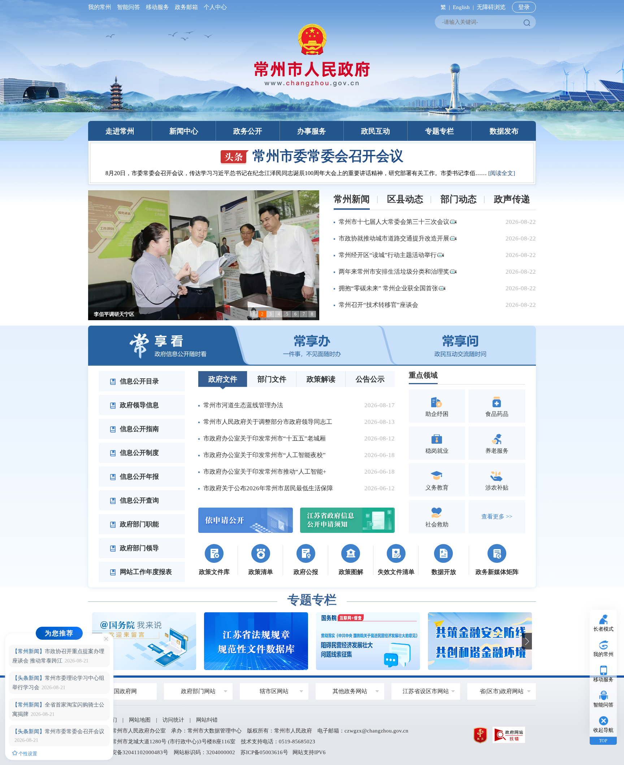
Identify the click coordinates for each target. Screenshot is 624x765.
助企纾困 (436, 414)
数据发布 (504, 131)
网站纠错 (207, 720)
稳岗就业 (436, 451)
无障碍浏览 (491, 7)
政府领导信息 (138, 405)
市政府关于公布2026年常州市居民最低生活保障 (268, 488)
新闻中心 (183, 131)
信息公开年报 (138, 476)
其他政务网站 (350, 691)
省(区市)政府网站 (502, 691)
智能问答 (128, 7)
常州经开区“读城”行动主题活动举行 (388, 255)
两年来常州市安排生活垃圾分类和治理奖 (394, 271)
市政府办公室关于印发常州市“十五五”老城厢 (264, 438)
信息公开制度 (138, 452)
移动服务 (157, 7)
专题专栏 (439, 131)
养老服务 (496, 451)
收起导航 (603, 730)
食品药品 (496, 414)
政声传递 (512, 199)
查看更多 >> (496, 516)
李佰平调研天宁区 (114, 314)
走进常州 (119, 131)
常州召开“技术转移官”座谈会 (378, 304)
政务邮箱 (186, 7)
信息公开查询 (138, 500)
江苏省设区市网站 (426, 691)
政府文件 (222, 379)
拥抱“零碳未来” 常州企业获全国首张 (388, 288)
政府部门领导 (138, 548)
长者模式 (603, 629)
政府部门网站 (198, 691)
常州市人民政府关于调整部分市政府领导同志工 (267, 421)
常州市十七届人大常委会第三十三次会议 (394, 221)
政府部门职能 (138, 524)
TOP (603, 740)
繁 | (444, 7)
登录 (524, 7)
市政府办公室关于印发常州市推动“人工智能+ (264, 471)
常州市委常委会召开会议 (327, 156)
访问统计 (173, 720)
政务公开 (247, 131)
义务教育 (436, 487)
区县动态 (405, 199)
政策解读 (321, 379)
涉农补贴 (496, 487)
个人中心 (214, 7)
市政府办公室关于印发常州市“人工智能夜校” (264, 455)
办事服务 (311, 131)
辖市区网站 (274, 691)
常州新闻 (352, 199)
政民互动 (375, 131)
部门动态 (459, 199)
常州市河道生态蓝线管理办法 (243, 405)
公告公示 (370, 379)
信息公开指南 (138, 429)
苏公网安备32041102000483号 (131, 752)
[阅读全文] (501, 173)
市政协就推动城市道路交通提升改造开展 (394, 238)
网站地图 (140, 720)
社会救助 (436, 524)
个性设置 (27, 753)
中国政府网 (122, 691)
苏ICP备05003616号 (264, 752)
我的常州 (101, 7)
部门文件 (271, 379)
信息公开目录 (138, 381)
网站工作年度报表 (145, 571)
